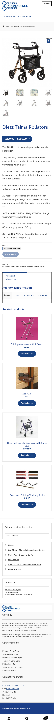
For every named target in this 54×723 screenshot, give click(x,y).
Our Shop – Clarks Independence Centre (26, 550)
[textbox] (27, 535)
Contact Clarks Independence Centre (24, 564)
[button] (48, 41)
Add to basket (10, 254)
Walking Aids (15, 26)
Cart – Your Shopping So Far (21, 555)
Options (5, 246)
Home (7, 26)
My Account (13, 559)
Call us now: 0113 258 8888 (17, 16)
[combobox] (27, 535)
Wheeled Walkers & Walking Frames (32, 266)
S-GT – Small (37, 295)
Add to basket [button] (27, 354)
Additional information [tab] (11, 277)
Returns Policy (14, 569)
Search (27, 719)
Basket (41, 716)
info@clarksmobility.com (13, 590)
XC (46, 295)
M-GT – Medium (22, 295)
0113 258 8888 (13, 592)
